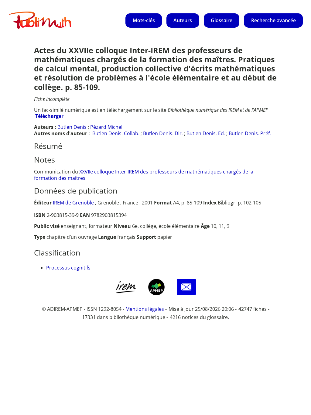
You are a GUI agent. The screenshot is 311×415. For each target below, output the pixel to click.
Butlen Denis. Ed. (205, 133)
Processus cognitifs (68, 267)
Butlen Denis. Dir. (163, 133)
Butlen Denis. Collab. (115, 133)
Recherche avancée (273, 20)
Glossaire (221, 20)
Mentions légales (144, 309)
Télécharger (49, 116)
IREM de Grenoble (73, 202)
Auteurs (182, 20)
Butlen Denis (72, 127)
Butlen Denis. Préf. (250, 133)
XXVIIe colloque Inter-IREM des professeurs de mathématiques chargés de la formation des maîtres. (143, 174)
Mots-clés (144, 20)
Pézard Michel (106, 127)
